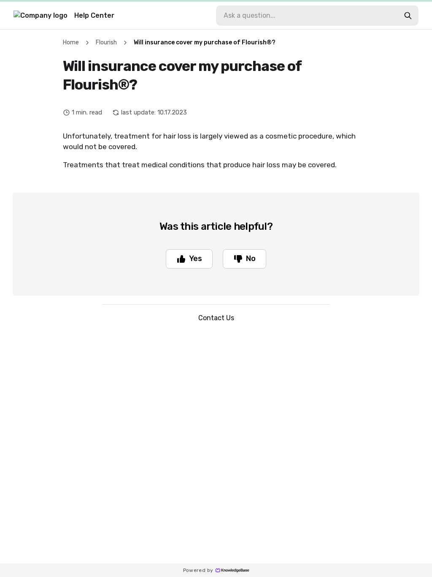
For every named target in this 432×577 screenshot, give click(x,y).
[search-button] (408, 15)
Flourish (106, 42)
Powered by (198, 570)
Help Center (94, 15)
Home (71, 42)
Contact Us (216, 318)
